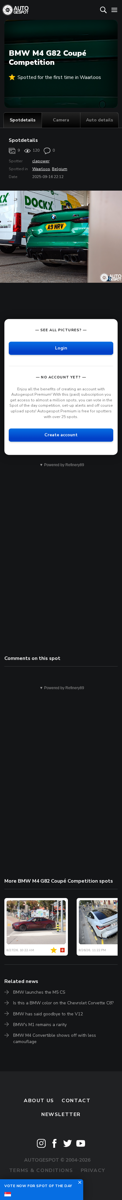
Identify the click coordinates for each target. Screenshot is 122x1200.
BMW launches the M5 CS (39, 992)
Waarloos (41, 168)
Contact (76, 1100)
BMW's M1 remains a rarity (40, 1025)
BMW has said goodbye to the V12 (48, 1014)
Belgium (59, 168)
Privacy (93, 1170)
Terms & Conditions (41, 1170)
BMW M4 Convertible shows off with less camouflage (54, 1038)
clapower (40, 161)
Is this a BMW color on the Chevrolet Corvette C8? (63, 1003)
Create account (61, 435)
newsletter (61, 1114)
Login (61, 348)
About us (39, 1100)
